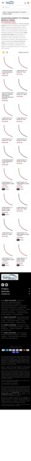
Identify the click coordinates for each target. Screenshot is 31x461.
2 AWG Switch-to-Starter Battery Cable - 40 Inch (8, 259)
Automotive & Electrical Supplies (11, 302)
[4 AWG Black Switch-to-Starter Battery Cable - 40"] (8, 152)
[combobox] (15, 7)
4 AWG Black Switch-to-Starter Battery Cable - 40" (8, 161)
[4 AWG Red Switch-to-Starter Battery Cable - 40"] (8, 63)
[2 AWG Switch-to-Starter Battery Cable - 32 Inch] (8, 174)
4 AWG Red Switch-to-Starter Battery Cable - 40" (7, 72)
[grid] (3, 52)
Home (4, 12)
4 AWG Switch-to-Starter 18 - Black (22, 160)
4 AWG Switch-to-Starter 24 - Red (7, 118)
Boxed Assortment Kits (17, 309)
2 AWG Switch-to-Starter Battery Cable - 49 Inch (23, 234)
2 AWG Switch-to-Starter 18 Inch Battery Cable (22, 259)
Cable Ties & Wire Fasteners (15, 310)
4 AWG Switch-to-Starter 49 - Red (7, 139)
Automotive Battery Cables (9, 306)
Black (7, 189)
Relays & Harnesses (16, 328)
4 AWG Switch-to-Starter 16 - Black (22, 139)
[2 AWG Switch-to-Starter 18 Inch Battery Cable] (23, 250)
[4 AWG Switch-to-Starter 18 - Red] (23, 110)
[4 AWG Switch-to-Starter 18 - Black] (23, 152)
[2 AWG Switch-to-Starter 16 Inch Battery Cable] (8, 199)
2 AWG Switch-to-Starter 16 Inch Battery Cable (7, 209)
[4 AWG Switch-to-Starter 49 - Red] (8, 131)
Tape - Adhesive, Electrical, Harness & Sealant (14, 333)
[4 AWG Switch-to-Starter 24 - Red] (8, 110)
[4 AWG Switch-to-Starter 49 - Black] (23, 199)
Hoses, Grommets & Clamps (13, 321)
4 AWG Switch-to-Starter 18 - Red (22, 118)
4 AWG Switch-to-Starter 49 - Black (22, 208)
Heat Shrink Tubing (13, 320)
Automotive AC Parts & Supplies (10, 304)
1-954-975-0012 (15, 392)
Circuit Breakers (18, 314)
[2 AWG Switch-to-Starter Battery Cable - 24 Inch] (23, 174)
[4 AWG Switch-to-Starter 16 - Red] (23, 63)
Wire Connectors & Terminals (17, 336)
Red (3, 189)
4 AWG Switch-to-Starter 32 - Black (7, 233)
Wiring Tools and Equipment (9, 338)
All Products (20, 300)
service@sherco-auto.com (7, 394)
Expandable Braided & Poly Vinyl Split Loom (15, 318)
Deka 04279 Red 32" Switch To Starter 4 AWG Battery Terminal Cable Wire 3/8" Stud (8, 95)
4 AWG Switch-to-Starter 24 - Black (22, 93)
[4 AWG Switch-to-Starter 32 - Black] (8, 225)
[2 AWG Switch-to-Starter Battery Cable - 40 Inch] (8, 250)
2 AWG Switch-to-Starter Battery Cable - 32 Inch (8, 183)
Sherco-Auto (18, 347)
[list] (7, 52)
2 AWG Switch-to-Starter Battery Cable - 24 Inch (23, 183)
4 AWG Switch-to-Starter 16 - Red (22, 71)
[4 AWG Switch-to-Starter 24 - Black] (23, 85)
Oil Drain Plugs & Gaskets (16, 327)
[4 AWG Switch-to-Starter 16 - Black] (23, 131)
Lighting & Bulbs (21, 322)
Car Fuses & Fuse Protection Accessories (14, 312)
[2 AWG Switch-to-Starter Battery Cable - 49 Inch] (23, 225)
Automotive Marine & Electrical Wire (14, 306)
